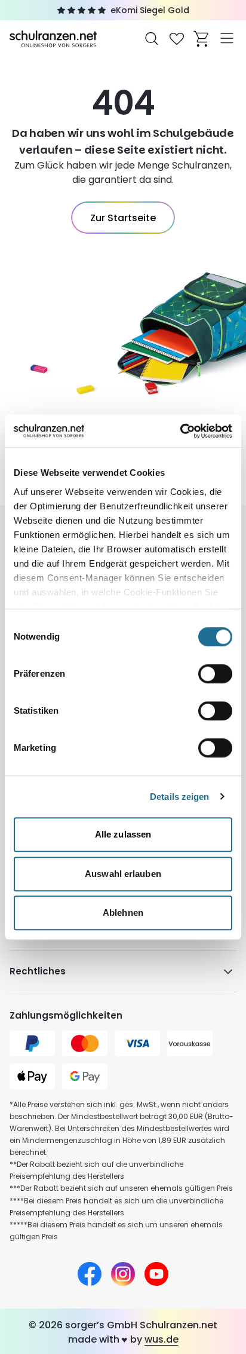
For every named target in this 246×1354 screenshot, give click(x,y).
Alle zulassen (123, 834)
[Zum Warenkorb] (201, 38)
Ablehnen (123, 912)
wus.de (161, 1339)
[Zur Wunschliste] (176, 38)
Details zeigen (179, 796)
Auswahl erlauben (123, 874)
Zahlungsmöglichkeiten (66, 1015)
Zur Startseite (123, 218)
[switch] (215, 673)
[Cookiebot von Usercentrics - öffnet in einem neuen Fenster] (180, 431)
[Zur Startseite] (54, 38)
